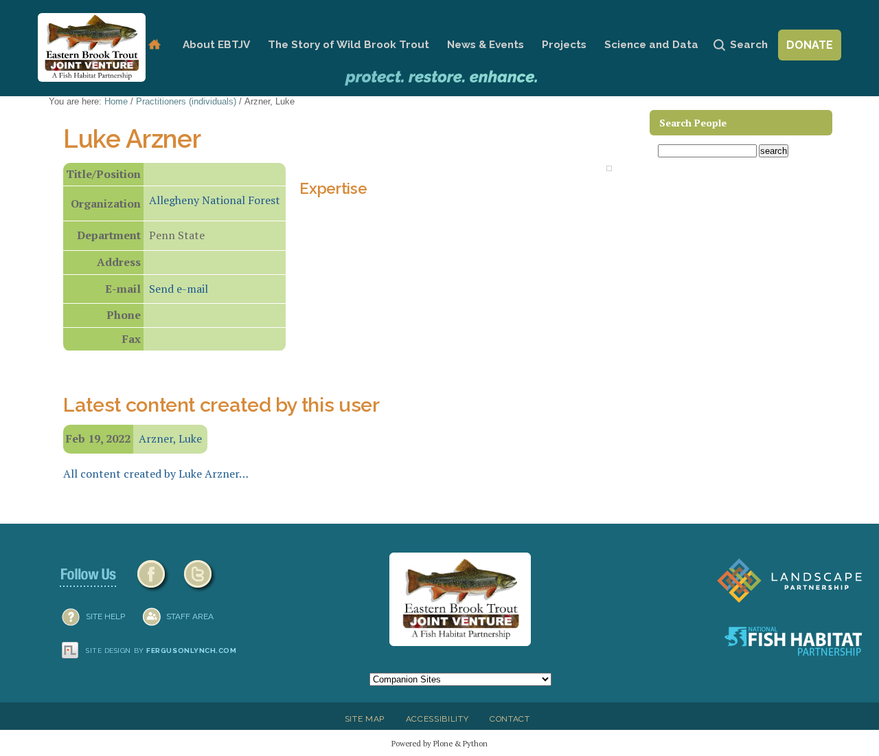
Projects (564, 44)
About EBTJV (216, 44)
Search (749, 44)
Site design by (161, 650)
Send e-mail (178, 288)
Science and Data (651, 44)
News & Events (485, 44)
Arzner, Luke (170, 438)
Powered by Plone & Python (439, 743)
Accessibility (437, 719)
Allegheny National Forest (214, 200)
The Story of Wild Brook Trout (348, 44)
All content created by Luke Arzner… (156, 473)
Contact (510, 719)
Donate (809, 45)
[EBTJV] (92, 47)
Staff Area (190, 616)
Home (154, 45)
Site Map (365, 719)
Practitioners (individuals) (186, 101)
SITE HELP (105, 616)
